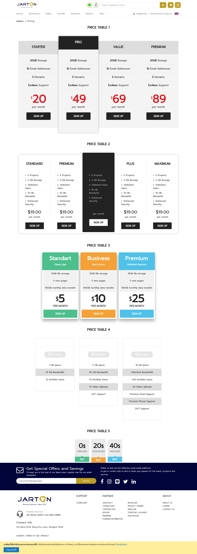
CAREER (166, 506)
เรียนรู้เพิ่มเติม (121, 544)
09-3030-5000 (34, 515)
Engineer (107, 515)
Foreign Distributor (113, 519)
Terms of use (32, 535)
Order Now (55, 387)
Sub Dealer (133, 515)
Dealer (106, 512)
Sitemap (20, 535)
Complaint (81, 502)
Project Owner (135, 506)
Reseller (132, 509)
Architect (108, 502)
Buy (98, 460)
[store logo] (26, 5)
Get (82, 459)
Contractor (109, 509)
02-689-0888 (53, 515)
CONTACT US (168, 509)
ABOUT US (167, 502)
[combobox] (133, 5)
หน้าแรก (20, 21)
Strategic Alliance (137, 512)
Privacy (45, 535)
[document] (99, 547)
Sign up (38, 116)
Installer (132, 502)
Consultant (109, 506)
